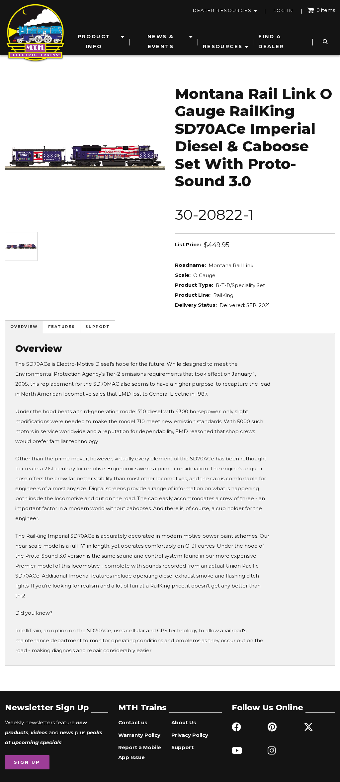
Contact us (132, 722)
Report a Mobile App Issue (139, 752)
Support (97, 326)
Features (61, 326)
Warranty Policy (139, 735)
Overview (24, 326)
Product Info (94, 41)
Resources (223, 46)
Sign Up (27, 762)
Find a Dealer (271, 41)
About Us (183, 722)
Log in (283, 10)
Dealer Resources (222, 10)
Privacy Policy (189, 735)
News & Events (160, 41)
